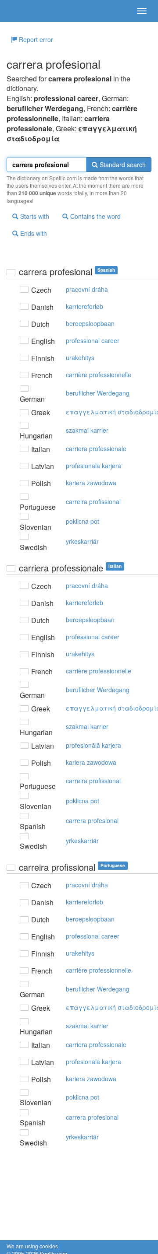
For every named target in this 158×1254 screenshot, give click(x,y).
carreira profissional (93, 501)
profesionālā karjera (93, 465)
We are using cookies (32, 1246)
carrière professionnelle (98, 374)
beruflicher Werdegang (97, 393)
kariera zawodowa (91, 482)
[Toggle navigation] (141, 11)
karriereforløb (84, 306)
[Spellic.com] (22, 11)
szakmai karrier (87, 430)
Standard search (122, 164)
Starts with (33, 216)
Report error (35, 39)
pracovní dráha (87, 289)
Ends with (32, 233)
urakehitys (80, 357)
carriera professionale (96, 448)
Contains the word (94, 216)
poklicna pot (82, 521)
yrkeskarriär (82, 541)
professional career (92, 340)
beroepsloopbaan (90, 323)
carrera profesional (92, 820)
